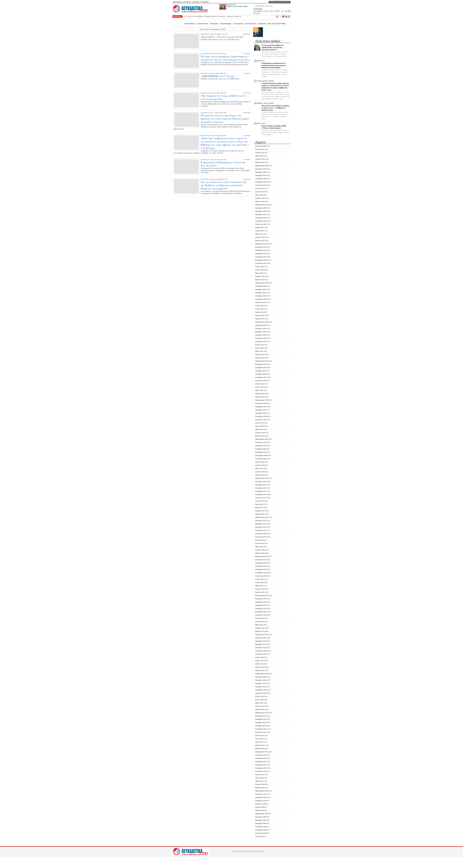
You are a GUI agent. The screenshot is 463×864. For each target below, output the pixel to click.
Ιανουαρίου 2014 (260, 638)
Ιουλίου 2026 (259, 149)
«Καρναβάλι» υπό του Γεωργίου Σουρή (222, 36)
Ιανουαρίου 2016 (260, 560)
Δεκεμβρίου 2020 (260, 367)
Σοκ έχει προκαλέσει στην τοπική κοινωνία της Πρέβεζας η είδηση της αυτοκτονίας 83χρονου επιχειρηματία (224, 185)
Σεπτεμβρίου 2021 (261, 338)
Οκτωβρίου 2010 (260, 765)
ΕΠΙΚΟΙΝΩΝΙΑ (177, 2)
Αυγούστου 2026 (260, 146)
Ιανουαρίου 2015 (260, 599)
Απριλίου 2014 (260, 628)
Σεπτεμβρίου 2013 (261, 651)
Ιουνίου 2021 (259, 348)
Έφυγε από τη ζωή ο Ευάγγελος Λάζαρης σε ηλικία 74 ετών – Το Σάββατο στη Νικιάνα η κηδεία (275, 108)
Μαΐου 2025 (259, 195)
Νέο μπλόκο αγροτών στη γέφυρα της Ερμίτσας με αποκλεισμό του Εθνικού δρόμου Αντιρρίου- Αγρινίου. (225, 118)
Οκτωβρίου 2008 (260, 827)
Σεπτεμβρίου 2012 (261, 690)
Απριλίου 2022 (260, 315)
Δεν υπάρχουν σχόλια (275, 54)
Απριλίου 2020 (260, 393)
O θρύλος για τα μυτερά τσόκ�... (237, 6)
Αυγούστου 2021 (260, 341)
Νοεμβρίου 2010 (260, 761)
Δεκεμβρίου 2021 (260, 328)
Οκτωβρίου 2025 (260, 179)
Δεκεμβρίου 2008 (260, 820)
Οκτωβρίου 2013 (260, 647)
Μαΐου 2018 (259, 468)
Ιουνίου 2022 (259, 309)
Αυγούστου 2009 (260, 804)
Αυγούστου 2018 (260, 459)
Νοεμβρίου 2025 (260, 175)
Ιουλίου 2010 (259, 774)
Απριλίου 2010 (260, 784)
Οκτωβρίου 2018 (260, 452)
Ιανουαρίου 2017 (260, 520)
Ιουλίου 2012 (259, 696)
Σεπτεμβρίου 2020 (261, 377)
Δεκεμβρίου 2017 (260, 485)
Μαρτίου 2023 (260, 280)
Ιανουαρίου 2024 (260, 247)
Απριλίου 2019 (260, 433)
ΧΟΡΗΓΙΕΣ (195, 2)
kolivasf (205, 34)
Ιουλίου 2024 (259, 227)
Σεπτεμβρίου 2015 (261, 573)
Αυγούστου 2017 (260, 498)
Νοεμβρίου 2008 (260, 823)
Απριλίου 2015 (260, 589)
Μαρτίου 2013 (260, 670)
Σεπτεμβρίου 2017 (261, 494)
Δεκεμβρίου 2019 (260, 407)
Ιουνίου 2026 (259, 153)
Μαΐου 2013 (259, 664)
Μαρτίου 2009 (260, 810)
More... (238, 39)
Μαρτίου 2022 (260, 319)
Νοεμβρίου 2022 (260, 293)
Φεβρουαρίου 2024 (261, 244)
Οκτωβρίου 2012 (260, 687)
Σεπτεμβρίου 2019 (261, 416)
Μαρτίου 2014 (260, 631)
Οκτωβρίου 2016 (260, 530)
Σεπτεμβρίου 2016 (261, 534)
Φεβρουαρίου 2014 (261, 634)
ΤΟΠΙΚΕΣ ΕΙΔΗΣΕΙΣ (182, 20)
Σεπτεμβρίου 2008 (261, 830)
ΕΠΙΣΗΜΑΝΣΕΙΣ (231, 4)
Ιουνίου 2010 (259, 778)
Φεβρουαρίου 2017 (261, 517)
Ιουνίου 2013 (259, 661)
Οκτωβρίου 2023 (260, 257)
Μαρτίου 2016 (260, 553)
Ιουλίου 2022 (259, 306)
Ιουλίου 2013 (259, 657)
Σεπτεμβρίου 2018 (261, 455)
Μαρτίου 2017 (260, 514)
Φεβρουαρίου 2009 (261, 814)
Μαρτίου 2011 (259, 748)
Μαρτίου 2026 (260, 162)
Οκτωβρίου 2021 (260, 335)
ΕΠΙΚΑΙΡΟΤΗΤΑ (202, 24)
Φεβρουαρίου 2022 (261, 322)
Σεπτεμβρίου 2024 (261, 221)
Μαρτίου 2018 (260, 475)
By (202, 34)
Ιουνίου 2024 (259, 231)
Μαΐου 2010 (259, 781)
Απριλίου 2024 (260, 237)
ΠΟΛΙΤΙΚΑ (281, 20)
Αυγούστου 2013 (260, 654)
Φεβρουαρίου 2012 (261, 713)
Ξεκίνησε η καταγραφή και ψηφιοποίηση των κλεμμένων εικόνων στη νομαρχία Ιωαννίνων (225, 58)
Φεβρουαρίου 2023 (261, 283)
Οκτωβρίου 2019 (260, 413)
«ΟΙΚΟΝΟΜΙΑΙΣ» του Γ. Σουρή (217, 76)
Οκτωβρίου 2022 (260, 296)
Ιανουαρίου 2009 (260, 817)
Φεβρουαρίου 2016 (261, 556)
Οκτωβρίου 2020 (260, 374)
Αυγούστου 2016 (260, 537)
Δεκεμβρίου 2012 (260, 680)
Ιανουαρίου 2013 (260, 677)
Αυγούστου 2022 (260, 302)
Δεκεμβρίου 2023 (260, 250)
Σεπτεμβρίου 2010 (261, 768)
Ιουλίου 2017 (259, 501)
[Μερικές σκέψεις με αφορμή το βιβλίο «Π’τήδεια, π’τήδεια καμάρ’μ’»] (260, 123)
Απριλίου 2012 (260, 706)
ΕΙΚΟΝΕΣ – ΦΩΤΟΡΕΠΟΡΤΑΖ (261, 20)
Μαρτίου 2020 (260, 397)
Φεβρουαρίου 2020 (261, 400)
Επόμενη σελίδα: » (238, 200)
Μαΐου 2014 (259, 625)
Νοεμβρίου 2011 (260, 722)
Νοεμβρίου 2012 (260, 683)
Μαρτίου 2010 (260, 788)
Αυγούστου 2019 (260, 420)
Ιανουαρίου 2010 (260, 794)
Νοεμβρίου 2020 (260, 371)
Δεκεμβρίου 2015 (260, 563)
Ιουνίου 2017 (259, 504)
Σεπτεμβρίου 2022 (261, 299)
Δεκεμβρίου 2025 (260, 172)
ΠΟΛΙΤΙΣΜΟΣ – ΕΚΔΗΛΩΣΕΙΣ (205, 20)
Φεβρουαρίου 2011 (261, 752)
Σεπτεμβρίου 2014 (261, 612)
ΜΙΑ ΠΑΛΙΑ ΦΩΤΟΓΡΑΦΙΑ (277, 24)
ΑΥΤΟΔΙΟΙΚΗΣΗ (189, 24)
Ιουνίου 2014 (259, 621)
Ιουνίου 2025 (259, 192)
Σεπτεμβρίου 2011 (261, 729)
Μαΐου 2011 (259, 742)
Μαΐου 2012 (259, 703)
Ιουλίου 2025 (259, 188)
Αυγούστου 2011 (260, 732)
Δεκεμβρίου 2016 (260, 524)
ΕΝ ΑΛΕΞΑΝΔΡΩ (250, 24)
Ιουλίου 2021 (259, 345)
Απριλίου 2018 (260, 472)
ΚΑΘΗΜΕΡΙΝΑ (226, 20)
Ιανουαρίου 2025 (260, 208)
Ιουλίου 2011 (259, 735)
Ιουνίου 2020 (259, 387)
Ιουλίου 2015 (259, 579)
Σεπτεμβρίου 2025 (261, 182)
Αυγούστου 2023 (260, 263)
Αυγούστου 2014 (260, 615)
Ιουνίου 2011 (259, 739)
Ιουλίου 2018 (259, 462)
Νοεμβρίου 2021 (260, 332)
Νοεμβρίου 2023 (260, 253)
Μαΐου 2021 (259, 351)
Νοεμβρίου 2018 (260, 449)
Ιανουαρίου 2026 (260, 169)
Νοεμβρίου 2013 (260, 644)
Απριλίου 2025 (260, 198)
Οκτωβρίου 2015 (260, 569)
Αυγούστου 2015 (260, 576)
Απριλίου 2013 (260, 667)
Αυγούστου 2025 (260, 185)
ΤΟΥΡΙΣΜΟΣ (214, 24)
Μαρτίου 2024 (260, 240)
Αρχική (180, 24)
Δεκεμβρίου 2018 (260, 446)
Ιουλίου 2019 (259, 423)
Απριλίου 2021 (260, 354)
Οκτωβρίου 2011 (260, 726)
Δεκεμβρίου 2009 (260, 797)
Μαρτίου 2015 (260, 592)
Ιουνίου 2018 (259, 465)
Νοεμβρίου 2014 (260, 605)
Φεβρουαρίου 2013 (261, 674)
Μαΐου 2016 (259, 547)
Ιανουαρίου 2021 (260, 364)
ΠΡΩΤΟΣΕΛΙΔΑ (238, 24)
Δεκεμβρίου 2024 (260, 211)
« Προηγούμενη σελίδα (187, 200)
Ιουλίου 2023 (259, 266)
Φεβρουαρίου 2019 (261, 439)
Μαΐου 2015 (259, 586)
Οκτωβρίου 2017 (260, 491)
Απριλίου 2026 (260, 159)
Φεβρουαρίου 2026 (261, 166)
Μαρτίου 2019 (260, 436)
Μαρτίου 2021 (260, 358)
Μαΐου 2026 (259, 156)
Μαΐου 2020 (259, 390)
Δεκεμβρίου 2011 (260, 719)
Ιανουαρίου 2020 (260, 403)
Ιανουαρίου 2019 (260, 442)
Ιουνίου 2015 (259, 582)
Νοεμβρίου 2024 (260, 214)
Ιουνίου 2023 (259, 270)
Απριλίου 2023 (260, 276)
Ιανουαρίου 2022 (260, 325)
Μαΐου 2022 (259, 312)
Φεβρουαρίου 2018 (261, 478)
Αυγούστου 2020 (260, 380)
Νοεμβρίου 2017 (260, 488)
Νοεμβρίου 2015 (260, 566)
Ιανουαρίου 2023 (260, 286)
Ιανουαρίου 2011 (260, 755)
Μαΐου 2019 (259, 429)
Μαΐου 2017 (259, 507)
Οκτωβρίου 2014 (260, 608)
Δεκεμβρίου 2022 (260, 289)
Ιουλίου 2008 (259, 836)
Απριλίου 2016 (260, 550)
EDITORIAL (187, 2)
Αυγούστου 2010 (260, 771)
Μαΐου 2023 (259, 273)
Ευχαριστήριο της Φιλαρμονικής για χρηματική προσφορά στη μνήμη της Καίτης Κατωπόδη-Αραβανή (274, 65)
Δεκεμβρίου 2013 (260, 641)
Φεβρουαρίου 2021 (261, 361)
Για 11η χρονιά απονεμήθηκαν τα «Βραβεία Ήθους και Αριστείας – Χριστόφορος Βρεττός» (212, 16)
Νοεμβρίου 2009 (260, 801)
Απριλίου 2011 (260, 745)
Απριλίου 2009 (260, 807)
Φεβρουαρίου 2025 (261, 205)
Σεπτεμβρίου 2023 (261, 260)
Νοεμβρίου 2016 (260, 527)
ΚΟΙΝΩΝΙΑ (262, 24)
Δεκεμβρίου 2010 (260, 758)
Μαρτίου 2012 (260, 709)
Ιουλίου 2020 (259, 384)
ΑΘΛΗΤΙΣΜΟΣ (241, 20)
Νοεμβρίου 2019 (260, 410)
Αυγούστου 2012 (260, 693)
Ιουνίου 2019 (259, 426)
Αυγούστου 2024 (260, 224)
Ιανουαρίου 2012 (260, 716)
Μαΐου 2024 (259, 234)
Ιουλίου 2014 (259, 618)
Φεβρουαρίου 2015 (261, 595)
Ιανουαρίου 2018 (260, 481)
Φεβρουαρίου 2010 (261, 791)
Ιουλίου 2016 (259, 540)
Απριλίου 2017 (260, 511)
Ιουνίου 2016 (259, 543)
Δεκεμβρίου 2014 (260, 602)
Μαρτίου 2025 (260, 201)
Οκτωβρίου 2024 (260, 218)
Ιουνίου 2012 (259, 700)
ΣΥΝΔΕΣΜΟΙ (204, 2)
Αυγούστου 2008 (260, 833)
